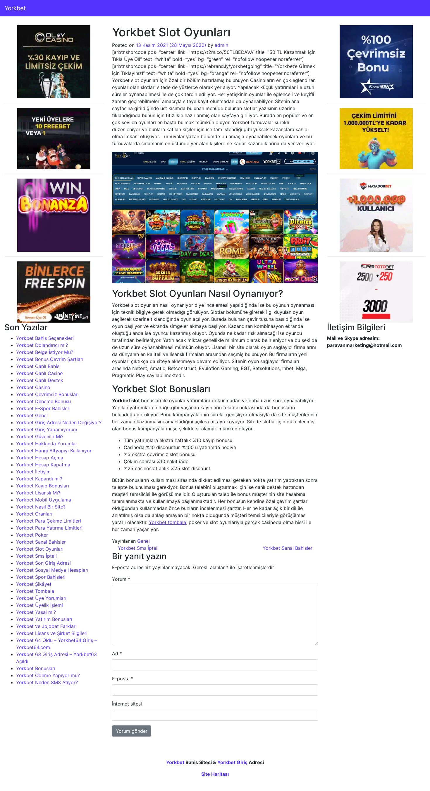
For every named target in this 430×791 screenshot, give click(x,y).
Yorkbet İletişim (33, 472)
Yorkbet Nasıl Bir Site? (41, 507)
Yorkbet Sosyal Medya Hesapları (52, 570)
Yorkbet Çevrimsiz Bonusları (47, 394)
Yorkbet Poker (32, 535)
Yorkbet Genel (32, 415)
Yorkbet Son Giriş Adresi (43, 563)
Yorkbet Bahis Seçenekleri (45, 338)
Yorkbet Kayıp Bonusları (42, 486)
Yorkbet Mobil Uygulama (43, 500)
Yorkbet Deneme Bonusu (43, 401)
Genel (143, 541)
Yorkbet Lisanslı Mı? (38, 493)
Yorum (121, 579)
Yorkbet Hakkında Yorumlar (46, 443)
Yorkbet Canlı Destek (39, 380)
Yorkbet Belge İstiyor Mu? (44, 352)
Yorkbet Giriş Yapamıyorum (46, 429)
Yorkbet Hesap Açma (39, 457)
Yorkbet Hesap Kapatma (43, 465)
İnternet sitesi (127, 704)
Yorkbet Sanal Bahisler (41, 542)
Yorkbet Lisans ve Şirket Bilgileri (51, 633)
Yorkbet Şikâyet (33, 584)
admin (221, 45)
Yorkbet (15, 8)
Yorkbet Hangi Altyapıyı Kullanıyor (54, 450)
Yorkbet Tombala (35, 591)
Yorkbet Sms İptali (36, 556)
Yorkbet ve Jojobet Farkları (46, 626)
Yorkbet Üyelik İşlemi (39, 605)
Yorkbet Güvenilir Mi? (39, 436)
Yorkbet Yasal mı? (36, 612)
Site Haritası (215, 774)
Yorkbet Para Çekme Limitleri (48, 521)
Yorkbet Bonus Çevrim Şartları (49, 359)
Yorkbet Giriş (232, 762)
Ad (117, 653)
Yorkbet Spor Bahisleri (41, 577)
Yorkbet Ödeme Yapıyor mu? (48, 675)
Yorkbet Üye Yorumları (41, 598)
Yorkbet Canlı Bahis (37, 366)
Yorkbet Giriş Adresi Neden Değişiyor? (59, 422)
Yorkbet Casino (33, 387)
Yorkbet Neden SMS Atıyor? (47, 682)
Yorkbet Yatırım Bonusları (44, 619)
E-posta (122, 679)
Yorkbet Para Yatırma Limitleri (49, 528)
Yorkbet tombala (167, 522)
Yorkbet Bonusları (35, 668)
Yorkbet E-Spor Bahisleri (43, 408)
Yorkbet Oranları (34, 514)
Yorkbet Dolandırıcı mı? (42, 345)
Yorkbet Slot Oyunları (39, 549)
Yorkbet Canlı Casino (39, 373)
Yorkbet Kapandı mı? (39, 479)
